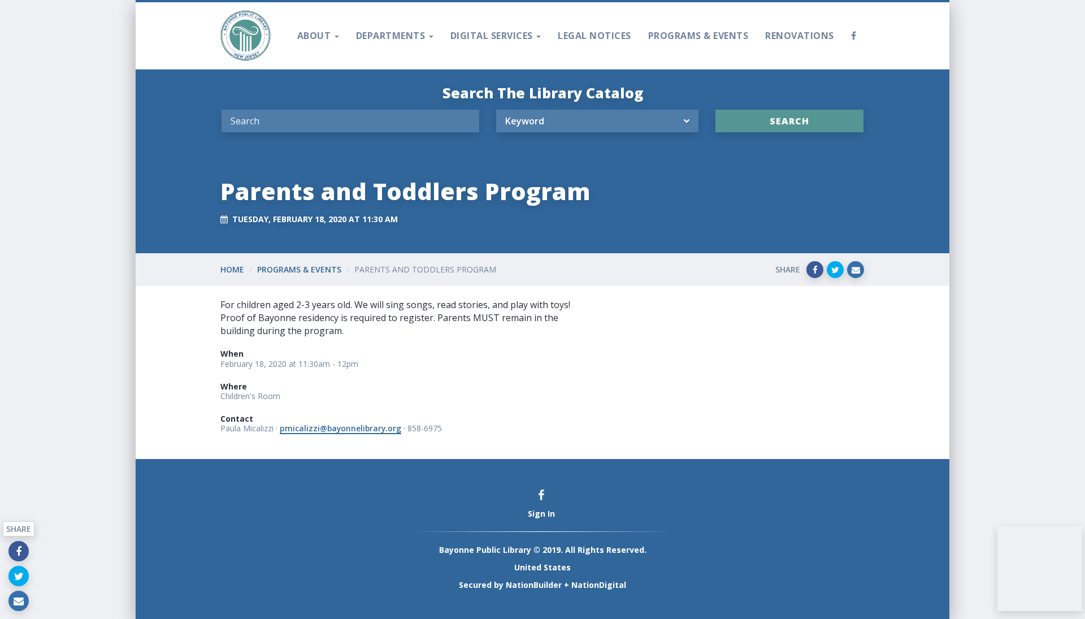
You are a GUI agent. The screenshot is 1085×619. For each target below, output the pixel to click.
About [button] (315, 35)
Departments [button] (392, 35)
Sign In (541, 513)
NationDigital (598, 584)
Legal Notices (594, 35)
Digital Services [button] (493, 35)
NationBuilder (534, 584)
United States (542, 567)
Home (232, 269)
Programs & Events (698, 35)
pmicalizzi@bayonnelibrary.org (340, 428)
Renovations (799, 35)
